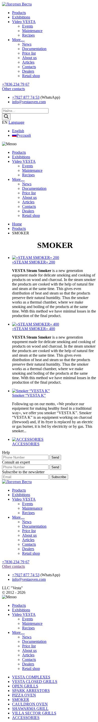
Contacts (29, 67)
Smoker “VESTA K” (29, 395)
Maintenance (32, 31)
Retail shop (31, 76)
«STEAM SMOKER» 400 (33, 329)
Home (17, 224)
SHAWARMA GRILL (30, 708)
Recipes (28, 35)
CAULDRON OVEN (30, 704)
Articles (28, 62)
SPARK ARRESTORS (31, 690)
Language (16, 122)
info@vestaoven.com (29, 102)
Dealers (28, 71)
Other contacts (13, 89)
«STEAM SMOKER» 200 (33, 262)
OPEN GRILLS (25, 686)
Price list (29, 53)
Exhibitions (21, 17)
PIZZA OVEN (24, 695)
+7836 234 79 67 (15, 84)
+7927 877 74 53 (25, 97)
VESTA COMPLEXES (31, 677)
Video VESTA (24, 22)
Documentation (34, 49)
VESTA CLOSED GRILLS (34, 681)
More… (18, 40)
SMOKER (20, 699)
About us (29, 58)
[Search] (6, 116)
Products (19, 13)
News (26, 44)
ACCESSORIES (25, 444)
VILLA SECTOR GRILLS (34, 713)
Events (27, 26)
